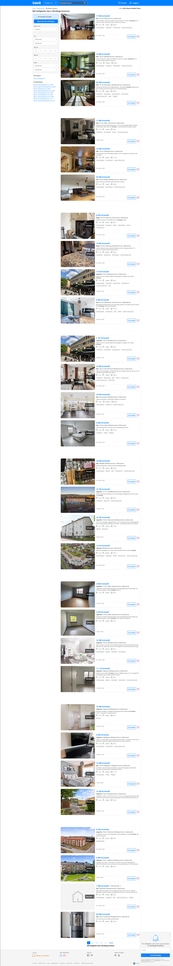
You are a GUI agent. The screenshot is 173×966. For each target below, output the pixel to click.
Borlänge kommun (51, 8)
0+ (36, 51)
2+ (46, 51)
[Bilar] (64, 956)
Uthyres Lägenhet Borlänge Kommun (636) (44, 87)
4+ (55, 51)
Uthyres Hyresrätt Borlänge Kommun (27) (44, 100)
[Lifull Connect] (40, 956)
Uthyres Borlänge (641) (39, 78)
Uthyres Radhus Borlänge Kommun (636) (44, 91)
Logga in (136, 3)
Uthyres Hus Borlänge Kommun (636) (43, 95)
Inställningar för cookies (87, 963)
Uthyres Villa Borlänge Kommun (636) (43, 93)
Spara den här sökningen (46, 21)
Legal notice (69, 963)
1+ (41, 51)
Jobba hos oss (42, 963)
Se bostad (131, 37)
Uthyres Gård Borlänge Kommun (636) (43, 85)
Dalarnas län (40, 8)
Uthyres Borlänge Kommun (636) (41, 89)
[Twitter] (92, 956)
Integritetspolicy (55, 963)
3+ (50, 51)
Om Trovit (34, 963)
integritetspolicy (157, 960)
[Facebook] (88, 956)
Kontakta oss (77, 963)
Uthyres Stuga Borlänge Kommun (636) (43, 97)
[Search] (85, 3)
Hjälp (48, 963)
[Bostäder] (61, 956)
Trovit (34, 8)
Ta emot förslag (155, 955)
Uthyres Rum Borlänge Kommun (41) (43, 99)
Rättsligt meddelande (145, 960)
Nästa (111, 943)
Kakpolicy (62, 963)
